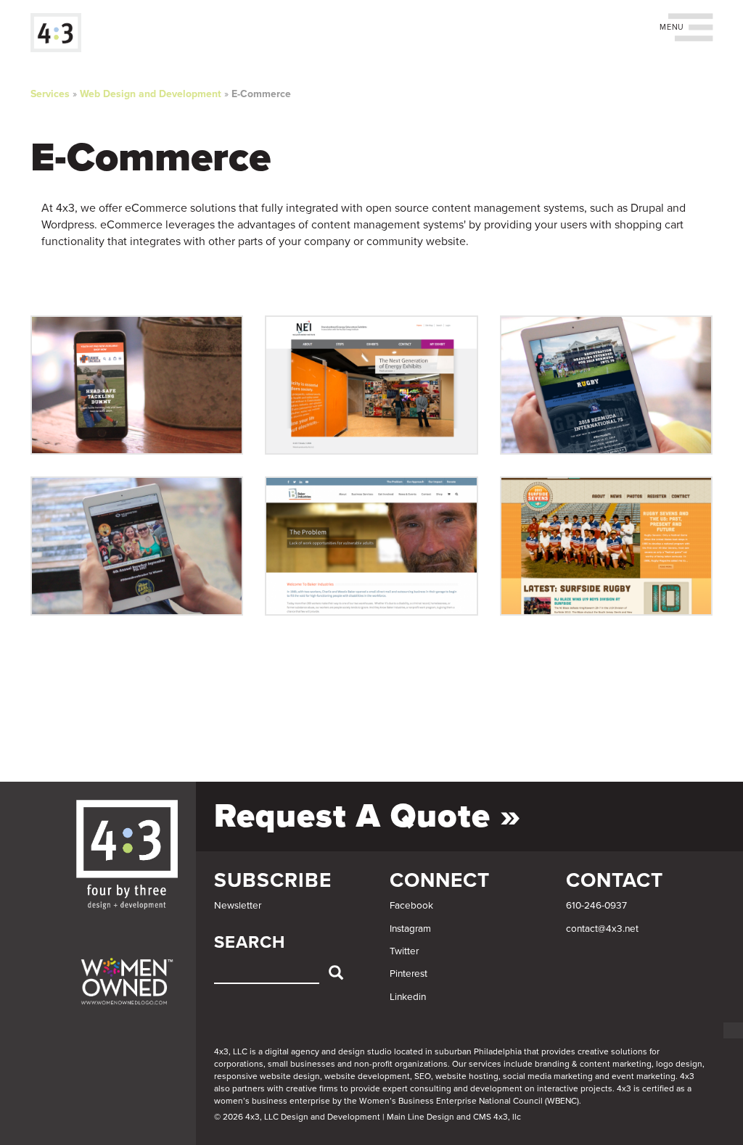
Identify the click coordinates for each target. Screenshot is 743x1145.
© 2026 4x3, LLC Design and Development (297, 1117)
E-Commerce (261, 94)
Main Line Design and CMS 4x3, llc (454, 1117)
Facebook (411, 906)
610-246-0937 (596, 906)
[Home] (61, 32)
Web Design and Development (150, 94)
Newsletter (237, 906)
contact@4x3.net (602, 929)
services (485, 1064)
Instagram (410, 929)
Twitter (404, 951)
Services (50, 94)
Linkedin (408, 997)
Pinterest (408, 974)
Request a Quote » (367, 816)
